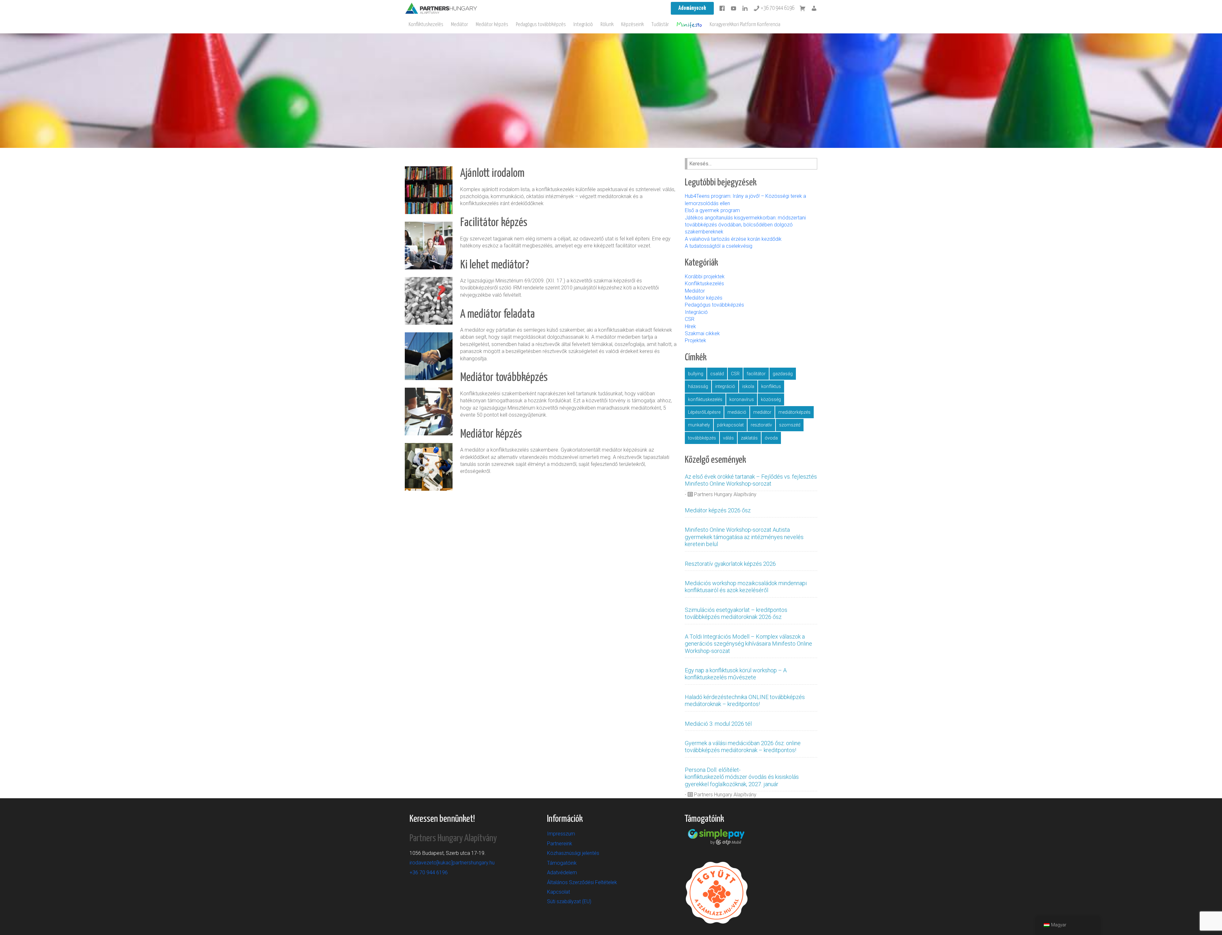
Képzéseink (632, 24)
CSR (689, 319)
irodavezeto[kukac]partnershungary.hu (452, 863)
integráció (725, 386)
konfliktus (771, 386)
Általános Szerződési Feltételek (582, 882)
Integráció (583, 24)
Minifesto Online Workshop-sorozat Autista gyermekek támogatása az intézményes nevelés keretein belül (744, 536)
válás (728, 437)
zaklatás (749, 437)
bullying (695, 373)
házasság (698, 386)
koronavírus (741, 399)
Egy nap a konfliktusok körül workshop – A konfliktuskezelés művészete (736, 674)
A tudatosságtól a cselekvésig (718, 246)
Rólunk (607, 24)
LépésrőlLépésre (704, 412)
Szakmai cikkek (702, 333)
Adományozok (692, 8)
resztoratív (761, 424)
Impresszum (561, 834)
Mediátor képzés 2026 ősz (718, 510)
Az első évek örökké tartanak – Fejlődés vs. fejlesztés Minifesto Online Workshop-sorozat (751, 480)
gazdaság (783, 373)
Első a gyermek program (713, 210)
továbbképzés (702, 437)
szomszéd (789, 424)
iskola (748, 386)
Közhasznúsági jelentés (573, 853)
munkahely (699, 424)
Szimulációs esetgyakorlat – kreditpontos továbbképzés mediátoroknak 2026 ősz (736, 613)
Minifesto (689, 24)
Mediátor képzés (492, 24)
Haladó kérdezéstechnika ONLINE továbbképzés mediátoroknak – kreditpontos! (745, 700)
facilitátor (756, 373)
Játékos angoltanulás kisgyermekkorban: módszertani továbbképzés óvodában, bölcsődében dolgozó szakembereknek (745, 225)
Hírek (690, 326)
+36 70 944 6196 (777, 8)
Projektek (695, 340)
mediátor (762, 412)
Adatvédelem (562, 872)
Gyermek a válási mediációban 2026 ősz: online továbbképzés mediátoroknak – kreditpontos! (743, 746)
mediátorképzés (794, 412)
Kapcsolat (558, 892)
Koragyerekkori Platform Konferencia (745, 24)
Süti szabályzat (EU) (569, 901)
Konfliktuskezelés (426, 24)
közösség (771, 399)
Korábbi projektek (705, 277)
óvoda (771, 437)
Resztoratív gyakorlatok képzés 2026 (730, 563)
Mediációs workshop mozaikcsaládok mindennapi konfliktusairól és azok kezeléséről (746, 586)
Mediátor (459, 24)
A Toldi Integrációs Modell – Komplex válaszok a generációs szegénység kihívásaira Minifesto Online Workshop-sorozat (748, 643)
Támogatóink (562, 863)
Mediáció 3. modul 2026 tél (718, 723)
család (717, 373)
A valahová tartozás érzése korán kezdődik (733, 239)
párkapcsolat (730, 424)
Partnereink (559, 844)
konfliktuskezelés (705, 399)
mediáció (736, 412)
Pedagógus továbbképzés (541, 24)
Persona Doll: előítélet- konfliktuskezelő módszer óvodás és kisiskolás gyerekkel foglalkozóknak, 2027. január (742, 776)
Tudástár (660, 24)
